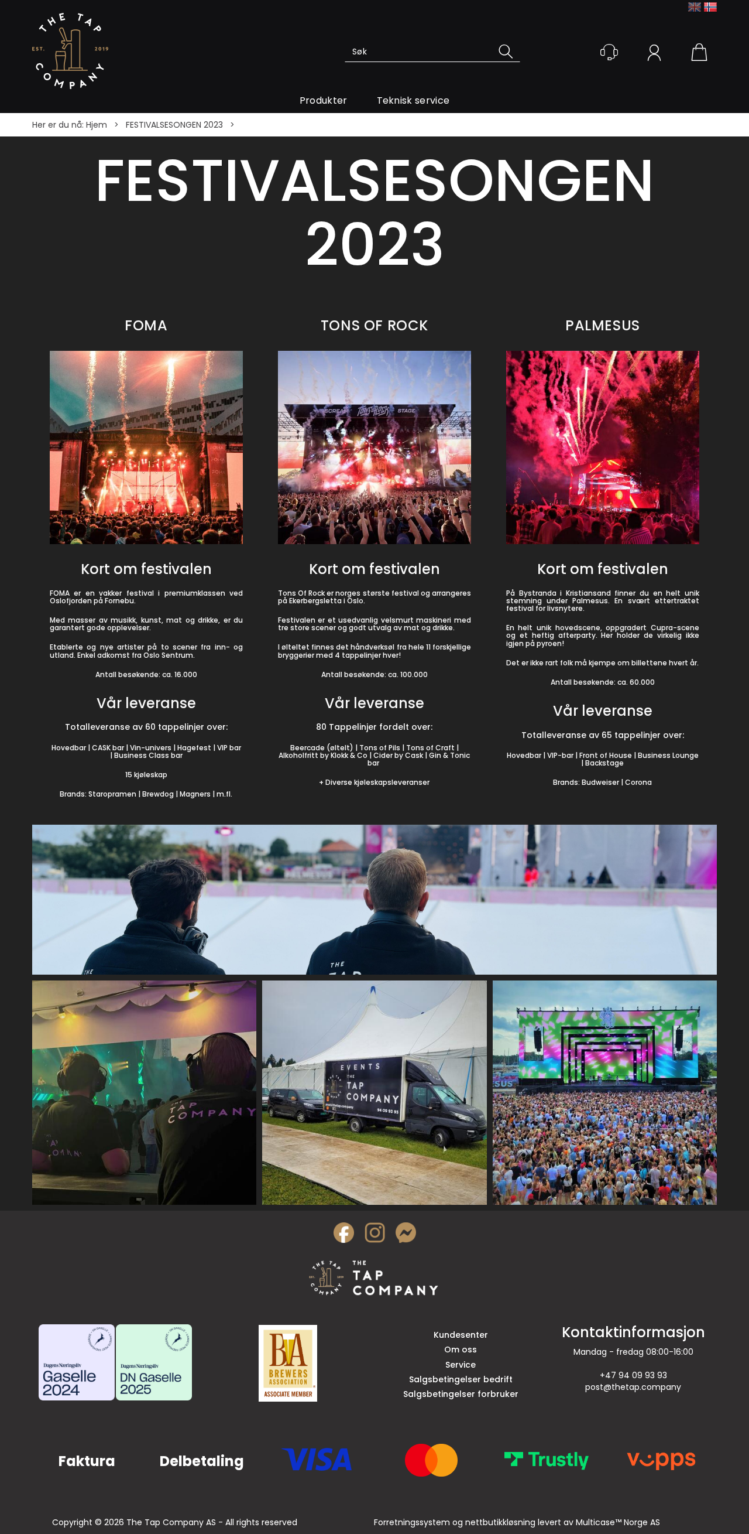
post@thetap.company (633, 1387)
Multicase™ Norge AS (618, 1522)
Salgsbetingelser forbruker (460, 1394)
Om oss (460, 1349)
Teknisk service (413, 100)
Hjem (96, 125)
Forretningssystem (412, 1522)
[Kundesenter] (609, 52)
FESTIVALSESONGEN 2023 (174, 125)
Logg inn (654, 54)
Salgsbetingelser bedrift (461, 1379)
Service (460, 1365)
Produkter (324, 100)
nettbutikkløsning (500, 1522)
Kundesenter (461, 1335)
